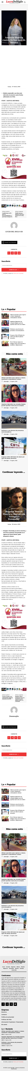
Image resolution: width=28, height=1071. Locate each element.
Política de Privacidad (18, 273)
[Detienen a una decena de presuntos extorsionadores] (5, 329)
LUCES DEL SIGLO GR (14, 232)
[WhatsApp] (19, 253)
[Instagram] (7, 1004)
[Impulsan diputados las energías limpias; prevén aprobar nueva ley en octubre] (5, 323)
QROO (2, 1034)
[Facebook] (8, 253)
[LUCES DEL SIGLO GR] (14, 225)
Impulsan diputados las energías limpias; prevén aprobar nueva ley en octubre (17, 323)
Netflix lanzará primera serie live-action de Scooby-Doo (19, 215)
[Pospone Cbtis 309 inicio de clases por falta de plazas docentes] (5, 336)
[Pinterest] (15, 253)
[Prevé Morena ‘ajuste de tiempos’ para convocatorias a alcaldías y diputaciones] (5, 343)
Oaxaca (3, 1045)
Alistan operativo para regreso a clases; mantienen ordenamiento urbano (18, 316)
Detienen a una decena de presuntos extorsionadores (17, 329)
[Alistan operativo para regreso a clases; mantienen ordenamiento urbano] (5, 316)
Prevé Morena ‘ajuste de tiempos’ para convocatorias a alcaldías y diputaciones (18, 343)
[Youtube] (15, 1004)
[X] (12, 253)
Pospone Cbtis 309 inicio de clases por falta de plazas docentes (17, 336)
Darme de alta (13, 269)
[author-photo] (2, 381)
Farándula (14, 34)
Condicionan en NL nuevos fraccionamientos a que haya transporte (7, 215)
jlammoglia (6, 381)
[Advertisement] (14, 61)
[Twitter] (11, 1004)
